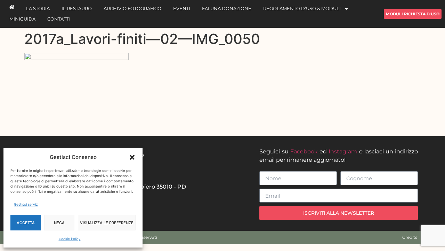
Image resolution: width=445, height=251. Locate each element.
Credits (409, 237)
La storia (38, 8)
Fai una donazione (226, 8)
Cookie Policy (70, 239)
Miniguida (22, 19)
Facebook (304, 151)
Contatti (58, 19)
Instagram (343, 151)
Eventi (181, 8)
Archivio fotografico (132, 8)
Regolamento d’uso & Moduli (302, 8)
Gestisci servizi (26, 204)
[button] (132, 157)
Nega (59, 222)
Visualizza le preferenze (107, 222)
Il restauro (77, 8)
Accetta (26, 222)
